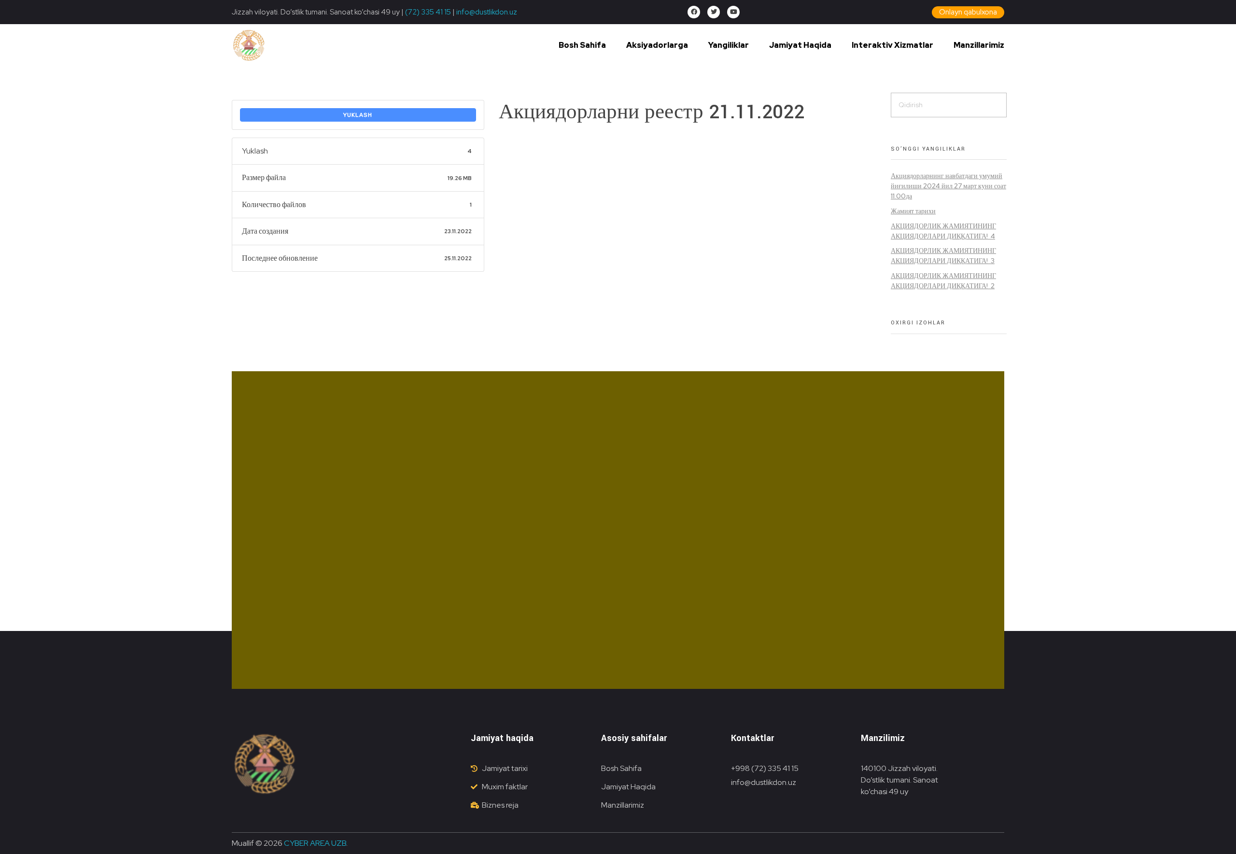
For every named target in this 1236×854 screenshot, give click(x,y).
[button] (968, 12)
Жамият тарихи (913, 211)
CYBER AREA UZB (315, 843)
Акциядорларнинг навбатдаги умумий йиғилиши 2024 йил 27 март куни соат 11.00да (948, 185)
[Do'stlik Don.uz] (249, 46)
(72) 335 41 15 (428, 12)
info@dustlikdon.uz (486, 12)
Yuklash (357, 115)
